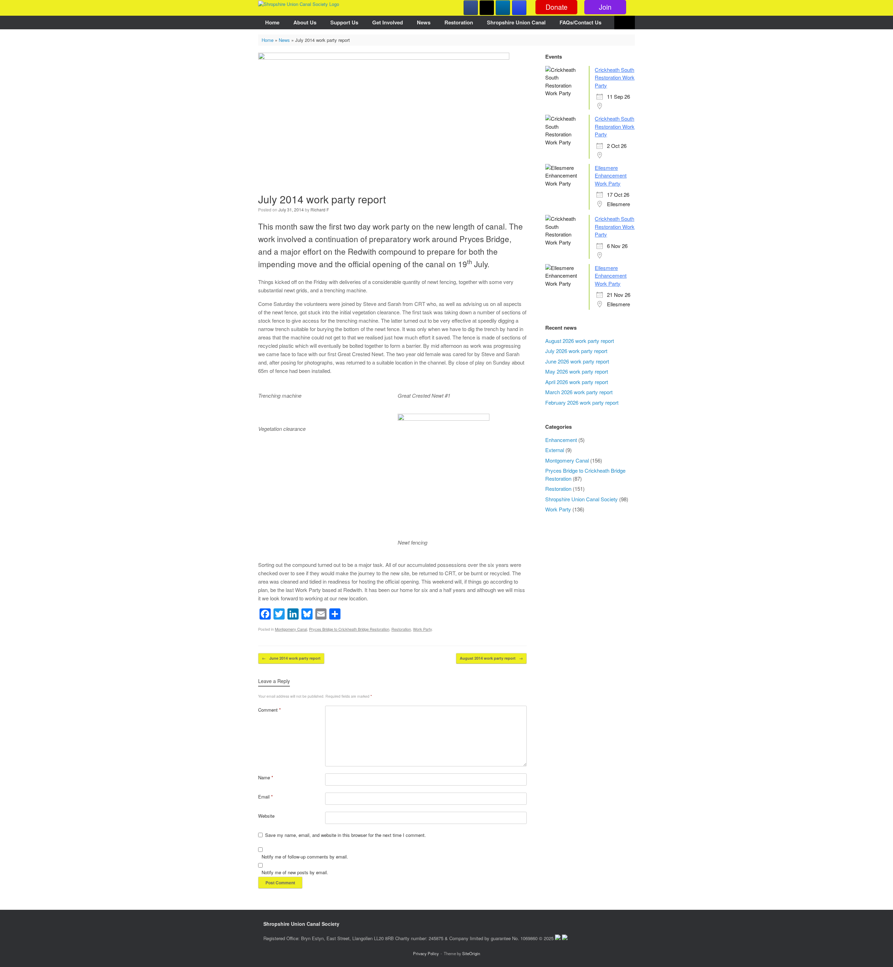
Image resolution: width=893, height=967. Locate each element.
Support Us (344, 22)
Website (266, 815)
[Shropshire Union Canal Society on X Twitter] (487, 7)
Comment (269, 709)
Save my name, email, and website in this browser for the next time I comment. (345, 835)
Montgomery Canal (291, 629)
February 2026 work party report (581, 402)
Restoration (458, 22)
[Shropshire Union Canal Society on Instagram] (519, 7)
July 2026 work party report (576, 350)
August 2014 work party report (491, 658)
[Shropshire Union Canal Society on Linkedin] (503, 7)
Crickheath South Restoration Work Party (615, 77)
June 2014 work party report (291, 658)
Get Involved (387, 22)
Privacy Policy (426, 953)
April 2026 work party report (576, 381)
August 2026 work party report (579, 340)
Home (272, 22)
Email (265, 796)
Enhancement (561, 439)
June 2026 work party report (577, 361)
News (423, 22)
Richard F (319, 209)
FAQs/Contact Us (580, 22)
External (554, 449)
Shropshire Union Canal (516, 22)
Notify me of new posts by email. (295, 872)
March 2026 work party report (579, 392)
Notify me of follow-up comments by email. (305, 856)
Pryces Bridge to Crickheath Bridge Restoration (349, 629)
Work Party (422, 629)
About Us (304, 22)
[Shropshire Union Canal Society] (298, 3)
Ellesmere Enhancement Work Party (610, 175)
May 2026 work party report (576, 371)
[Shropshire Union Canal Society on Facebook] (471, 7)
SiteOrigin (471, 953)
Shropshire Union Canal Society (581, 499)
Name (265, 777)
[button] (624, 22)
